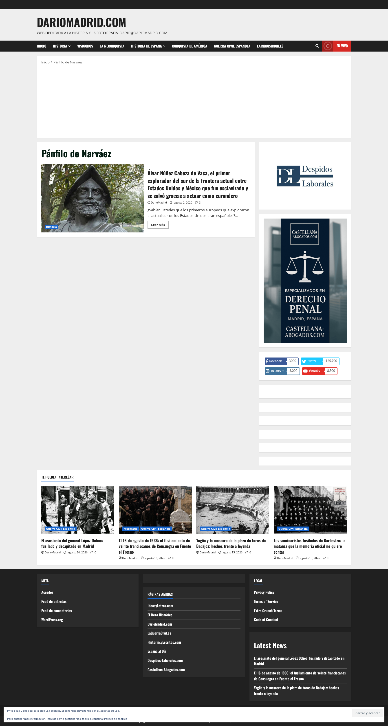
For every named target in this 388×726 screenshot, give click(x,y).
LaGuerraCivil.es (159, 633)
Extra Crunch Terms (268, 610)
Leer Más (160, 225)
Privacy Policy (264, 592)
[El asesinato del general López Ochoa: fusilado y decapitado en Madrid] (77, 510)
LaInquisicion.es (270, 46)
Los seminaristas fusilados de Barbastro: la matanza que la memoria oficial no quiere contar (309, 546)
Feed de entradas (53, 601)
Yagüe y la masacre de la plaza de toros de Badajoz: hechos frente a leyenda (231, 543)
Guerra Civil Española (232, 46)
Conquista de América (189, 46)
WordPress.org (52, 619)
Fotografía (130, 529)
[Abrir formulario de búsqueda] (317, 46)
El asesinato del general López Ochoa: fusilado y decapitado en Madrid (72, 543)
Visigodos (85, 46)
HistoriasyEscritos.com (164, 642)
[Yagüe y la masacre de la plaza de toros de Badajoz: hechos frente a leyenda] (232, 510)
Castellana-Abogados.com (166, 669)
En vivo (342, 45)
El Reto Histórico (160, 615)
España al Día (157, 651)
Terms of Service (266, 601)
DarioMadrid (159, 202)
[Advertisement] (194, 100)
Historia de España (146, 46)
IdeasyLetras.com (160, 605)
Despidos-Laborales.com (165, 660)
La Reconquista (112, 46)
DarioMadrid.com (81, 21)
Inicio (41, 46)
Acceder (47, 592)
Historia (60, 46)
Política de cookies (115, 719)
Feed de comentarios (56, 610)
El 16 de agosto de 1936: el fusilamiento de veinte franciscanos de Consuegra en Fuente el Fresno (155, 546)
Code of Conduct (266, 619)
